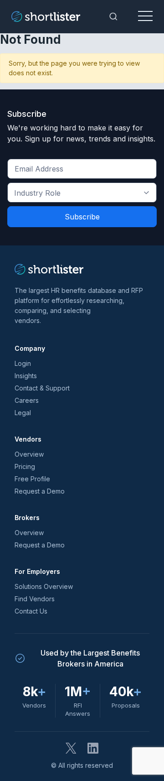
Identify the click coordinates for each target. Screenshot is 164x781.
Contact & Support (42, 388)
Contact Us (31, 611)
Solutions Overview (44, 586)
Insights (26, 376)
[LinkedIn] (92, 748)
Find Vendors (35, 599)
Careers (27, 400)
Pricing (25, 466)
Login (23, 363)
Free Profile (32, 479)
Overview (29, 454)
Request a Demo (40, 491)
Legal (23, 413)
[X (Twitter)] (71, 748)
